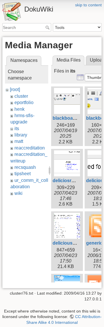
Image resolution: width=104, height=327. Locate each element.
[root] (15, 89)
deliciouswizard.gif (73, 243)
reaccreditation (29, 147)
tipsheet (22, 173)
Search (48, 27)
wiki (18, 193)
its (16, 128)
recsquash (25, 167)
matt (18, 141)
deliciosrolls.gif (69, 180)
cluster (21, 96)
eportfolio (24, 102)
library (20, 134)
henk (19, 109)
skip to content (88, 5)
